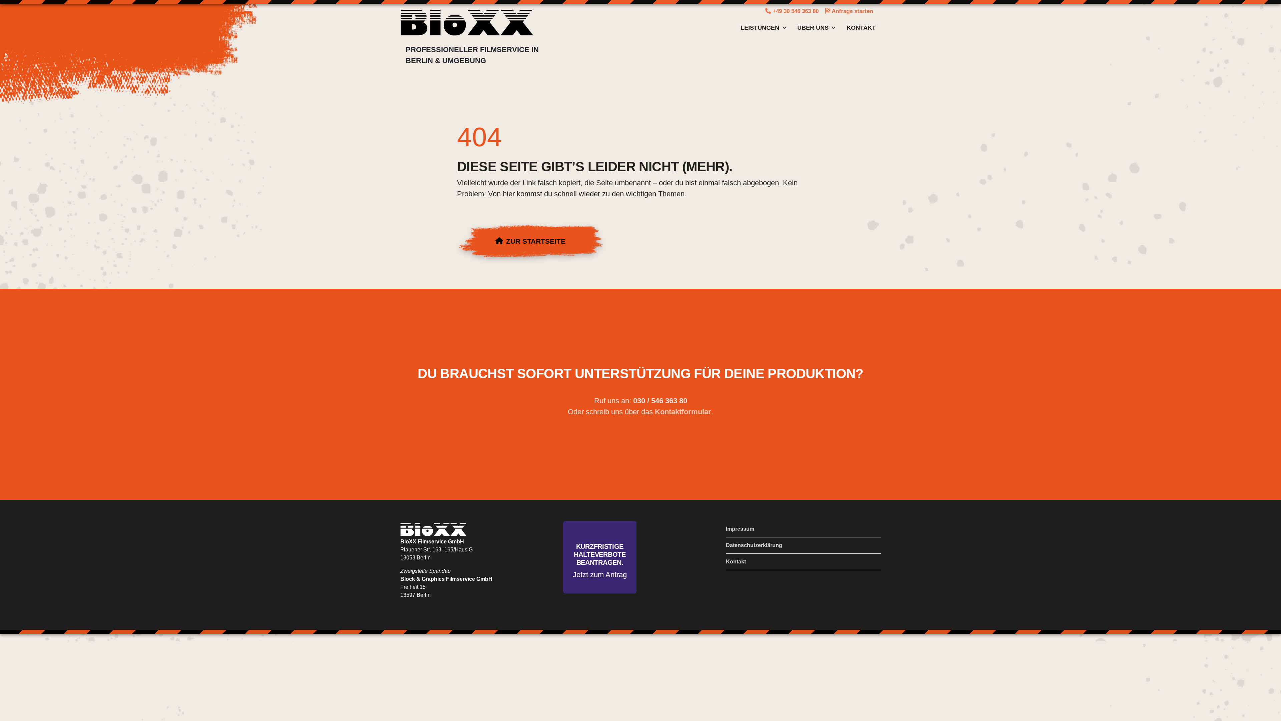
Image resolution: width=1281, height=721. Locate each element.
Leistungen (760, 27)
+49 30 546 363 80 (795, 11)
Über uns (813, 27)
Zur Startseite (535, 241)
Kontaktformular (683, 412)
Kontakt (861, 27)
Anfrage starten (851, 11)
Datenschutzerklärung (754, 545)
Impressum (740, 529)
